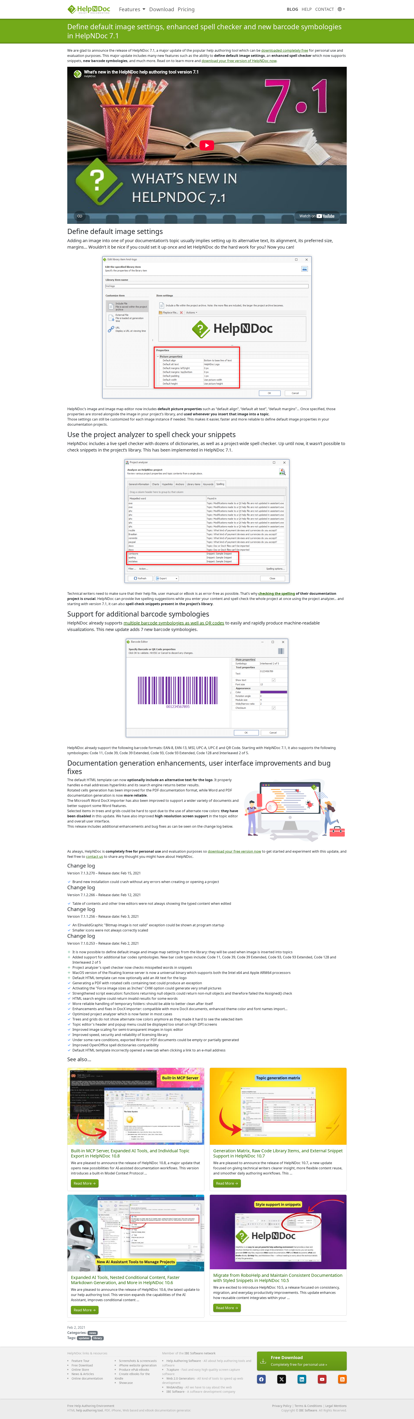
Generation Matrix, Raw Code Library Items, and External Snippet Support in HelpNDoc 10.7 (278, 1153)
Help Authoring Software (183, 1361)
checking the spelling (276, 593)
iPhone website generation (138, 1365)
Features (129, 9)
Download (161, 9)
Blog (292, 9)
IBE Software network (200, 1353)
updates (84, 1338)
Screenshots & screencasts (138, 1361)
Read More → (85, 1183)
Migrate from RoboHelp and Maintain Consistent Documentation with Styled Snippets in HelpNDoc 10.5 (277, 1277)
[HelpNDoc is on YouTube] (322, 1379)
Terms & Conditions (308, 1406)
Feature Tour (80, 1361)
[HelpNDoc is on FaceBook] (261, 1379)
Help (307, 9)
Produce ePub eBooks (134, 1370)
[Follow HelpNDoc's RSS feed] (342, 1379)
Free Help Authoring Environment (90, 1406)
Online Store (80, 1370)
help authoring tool (89, 1410)
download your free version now (234, 851)
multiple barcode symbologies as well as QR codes (174, 623)
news (92, 1333)
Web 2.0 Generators (180, 1378)
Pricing (186, 9)
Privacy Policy (281, 1406)
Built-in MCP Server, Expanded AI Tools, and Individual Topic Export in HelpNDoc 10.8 (130, 1153)
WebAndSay (174, 1387)
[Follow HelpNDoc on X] (281, 1379)
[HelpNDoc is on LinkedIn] (302, 1379)
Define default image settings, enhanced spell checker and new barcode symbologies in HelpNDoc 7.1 (204, 31)
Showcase (126, 1383)
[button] (341, 9)
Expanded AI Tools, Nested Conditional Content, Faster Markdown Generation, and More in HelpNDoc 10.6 (125, 1279)
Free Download (82, 1365)
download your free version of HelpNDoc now (239, 60)
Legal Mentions (336, 1406)
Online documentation (87, 1378)
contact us (94, 856)
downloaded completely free (284, 50)
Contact (324, 9)
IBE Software (175, 1391)
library (97, 1338)
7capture (172, 1370)
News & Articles (83, 1374)
